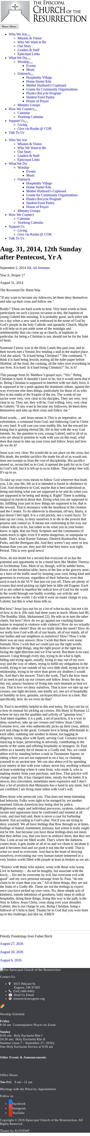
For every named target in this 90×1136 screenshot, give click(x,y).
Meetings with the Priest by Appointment (28, 1089)
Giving (22, 125)
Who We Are (18, 34)
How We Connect (21, 109)
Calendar (23, 113)
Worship (23, 62)
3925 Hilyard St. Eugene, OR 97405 (24, 985)
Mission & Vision (29, 38)
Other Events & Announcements (23, 1057)
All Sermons (41, 268)
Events (31, 66)
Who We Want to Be (31, 42)
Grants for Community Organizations (52, 89)
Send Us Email (23, 995)
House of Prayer (37, 101)
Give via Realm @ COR (34, 128)
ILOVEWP (22, 1131)
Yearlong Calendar (30, 117)
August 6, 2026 (10, 960)
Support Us (16, 121)
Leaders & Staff (28, 50)
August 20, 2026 (11, 952)
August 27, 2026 (11, 943)
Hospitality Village (39, 77)
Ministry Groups (28, 105)
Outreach (23, 73)
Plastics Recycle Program (43, 93)
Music (30, 69)
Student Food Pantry (40, 97)
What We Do (18, 58)
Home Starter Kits (38, 81)
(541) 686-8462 (23, 991)
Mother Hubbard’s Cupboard (46, 85)
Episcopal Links (28, 54)
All (29, 268)
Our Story (24, 46)
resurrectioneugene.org (29, 998)
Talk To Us (16, 132)
